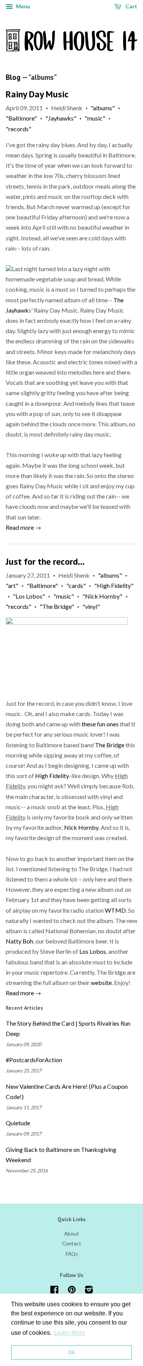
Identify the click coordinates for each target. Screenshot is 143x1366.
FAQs (72, 1254)
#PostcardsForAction (34, 1059)
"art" (12, 585)
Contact (71, 1244)
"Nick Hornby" (102, 596)
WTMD (115, 910)
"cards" (76, 585)
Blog (13, 77)
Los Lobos (92, 951)
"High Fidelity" (113, 585)
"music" (95, 118)
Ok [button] (71, 1352)
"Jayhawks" (60, 118)
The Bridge (109, 744)
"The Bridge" (57, 606)
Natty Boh (19, 941)
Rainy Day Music (37, 94)
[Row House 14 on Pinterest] (71, 1291)
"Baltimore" (21, 118)
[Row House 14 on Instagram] (89, 1291)
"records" (18, 128)
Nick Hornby (81, 827)
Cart (130, 6)
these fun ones (100, 723)
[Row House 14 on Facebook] (54, 1291)
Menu (22, 6)
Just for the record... (45, 561)
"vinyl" (91, 606)
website (101, 982)
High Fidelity (52, 775)
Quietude (18, 1122)
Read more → (23, 527)
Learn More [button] (69, 1332)
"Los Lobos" (29, 596)
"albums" (103, 107)
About (71, 1234)
